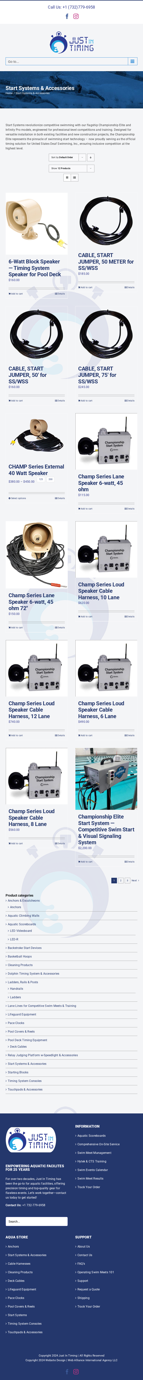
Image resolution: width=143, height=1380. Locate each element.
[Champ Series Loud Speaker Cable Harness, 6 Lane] (106, 668)
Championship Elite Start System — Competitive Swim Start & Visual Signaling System (106, 830)
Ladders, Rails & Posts (23, 982)
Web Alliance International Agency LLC (92, 1360)
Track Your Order (88, 1187)
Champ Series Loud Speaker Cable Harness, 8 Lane (32, 817)
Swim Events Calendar (92, 1170)
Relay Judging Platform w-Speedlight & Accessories (43, 1055)
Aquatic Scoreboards (22, 924)
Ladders (15, 997)
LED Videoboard (21, 931)
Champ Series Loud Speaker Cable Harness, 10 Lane (101, 591)
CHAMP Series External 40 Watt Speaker (36, 469)
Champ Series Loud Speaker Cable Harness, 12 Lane (32, 709)
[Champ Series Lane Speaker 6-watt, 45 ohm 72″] (37, 554)
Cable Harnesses (19, 1263)
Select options (18, 498)
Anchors (15, 907)
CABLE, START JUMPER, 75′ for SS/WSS (97, 375)
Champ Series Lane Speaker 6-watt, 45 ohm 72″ (32, 601)
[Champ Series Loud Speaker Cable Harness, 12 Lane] (37, 668)
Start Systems (17, 1315)
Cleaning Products (20, 965)
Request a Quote (88, 1289)
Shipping (83, 1298)
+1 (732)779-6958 (79, 7)
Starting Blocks (18, 1072)
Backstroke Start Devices (25, 948)
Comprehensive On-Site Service (98, 1144)
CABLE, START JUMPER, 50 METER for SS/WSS (106, 261)
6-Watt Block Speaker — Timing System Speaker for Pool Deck (35, 268)
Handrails (16, 988)
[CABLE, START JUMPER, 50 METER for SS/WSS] (106, 220)
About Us (83, 1246)
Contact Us (84, 1255)
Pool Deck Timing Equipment (27, 1040)
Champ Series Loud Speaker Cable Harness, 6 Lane (101, 709)
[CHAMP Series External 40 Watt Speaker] (37, 436)
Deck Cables (18, 1046)
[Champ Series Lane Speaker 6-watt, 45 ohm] (106, 441)
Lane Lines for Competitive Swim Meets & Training (42, 1006)
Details (61, 293)
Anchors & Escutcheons (24, 900)
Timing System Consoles (25, 1081)
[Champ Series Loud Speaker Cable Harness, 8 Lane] (37, 776)
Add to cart (17, 293)
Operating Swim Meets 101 (95, 1272)
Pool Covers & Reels (21, 1031)
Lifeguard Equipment (22, 1014)
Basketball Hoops (20, 956)
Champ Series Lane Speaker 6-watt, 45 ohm (101, 483)
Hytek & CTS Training (91, 1161)
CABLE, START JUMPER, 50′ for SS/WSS (28, 375)
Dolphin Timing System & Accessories (33, 973)
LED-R (14, 939)
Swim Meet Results (90, 1178)
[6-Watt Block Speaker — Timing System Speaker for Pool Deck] (37, 224)
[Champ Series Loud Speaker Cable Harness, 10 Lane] (106, 549)
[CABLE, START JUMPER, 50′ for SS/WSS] (37, 334)
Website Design (55, 1360)
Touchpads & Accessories (25, 1089)
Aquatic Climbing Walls (23, 915)
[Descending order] (90, 157)
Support (82, 1281)
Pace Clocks (16, 1023)
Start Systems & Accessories (27, 1064)
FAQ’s (81, 1263)
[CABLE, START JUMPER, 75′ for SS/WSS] (106, 334)
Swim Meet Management (94, 1153)
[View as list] (74, 177)
